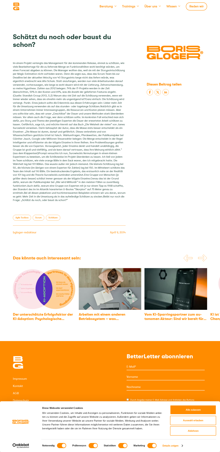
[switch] (93, 445)
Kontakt (18, 386)
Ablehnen (193, 430)
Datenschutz (21, 400)
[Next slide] (202, 258)
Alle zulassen (193, 409)
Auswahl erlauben (193, 420)
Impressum (20, 378)
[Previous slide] (187, 258)
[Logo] (29, 6)
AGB (16, 393)
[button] (108, 6)
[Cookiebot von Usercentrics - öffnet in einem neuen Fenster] (21, 445)
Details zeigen (170, 445)
